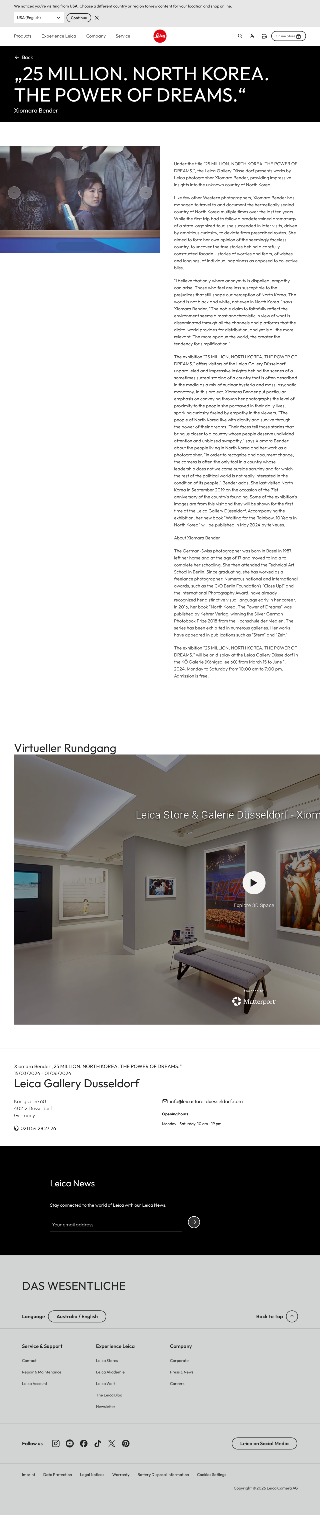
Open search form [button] (240, 36)
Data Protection (57, 1474)
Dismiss (97, 18)
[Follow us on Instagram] (56, 1443)
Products (23, 36)
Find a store (264, 36)
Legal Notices (92, 1474)
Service (123, 36)
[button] (292, 1316)
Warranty (121, 1474)
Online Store (286, 36)
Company (96, 36)
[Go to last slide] (32, 192)
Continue (79, 17)
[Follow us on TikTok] (98, 1443)
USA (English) (29, 17)
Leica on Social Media (264, 1443)
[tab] (65, 247)
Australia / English (77, 1316)
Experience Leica (59, 36)
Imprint (28, 1474)
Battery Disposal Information (163, 1474)
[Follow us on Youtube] (70, 1443)
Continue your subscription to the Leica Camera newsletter (194, 1222)
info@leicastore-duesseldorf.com (206, 1101)
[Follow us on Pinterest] (126, 1443)
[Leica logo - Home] (160, 36)
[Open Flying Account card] (252, 36)
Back (27, 57)
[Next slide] (128, 192)
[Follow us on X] (112, 1443)
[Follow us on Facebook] (84, 1443)
